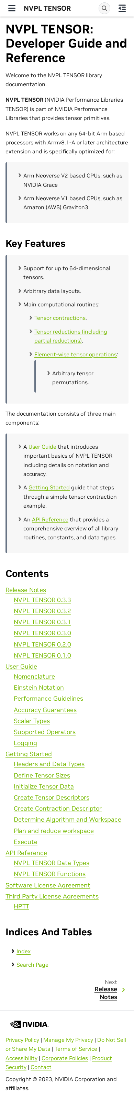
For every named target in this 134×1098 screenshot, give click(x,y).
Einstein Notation (39, 687)
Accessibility (21, 1058)
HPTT (21, 906)
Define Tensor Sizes (42, 775)
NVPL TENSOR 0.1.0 (42, 655)
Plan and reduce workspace (54, 831)
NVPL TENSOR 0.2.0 (42, 644)
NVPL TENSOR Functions (50, 874)
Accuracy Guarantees (45, 710)
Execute (25, 842)
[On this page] (122, 8)
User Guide (21, 666)
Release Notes (25, 590)
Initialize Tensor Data (44, 786)
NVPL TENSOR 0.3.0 (42, 633)
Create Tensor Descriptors (51, 797)
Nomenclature (34, 676)
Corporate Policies (65, 1058)
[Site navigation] (11, 8)
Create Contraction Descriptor (58, 808)
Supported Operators (45, 732)
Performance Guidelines (48, 698)
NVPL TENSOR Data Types (51, 863)
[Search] (104, 8)
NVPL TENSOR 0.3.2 (42, 611)
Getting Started (28, 754)
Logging (25, 743)
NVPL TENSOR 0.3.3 (42, 600)
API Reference (26, 853)
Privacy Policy (22, 1039)
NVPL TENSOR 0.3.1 (42, 622)
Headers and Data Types (49, 764)
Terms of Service (76, 1048)
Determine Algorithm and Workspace (67, 819)
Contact (41, 1067)
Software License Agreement (47, 885)
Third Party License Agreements (52, 896)
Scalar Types (32, 721)
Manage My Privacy (68, 1039)
